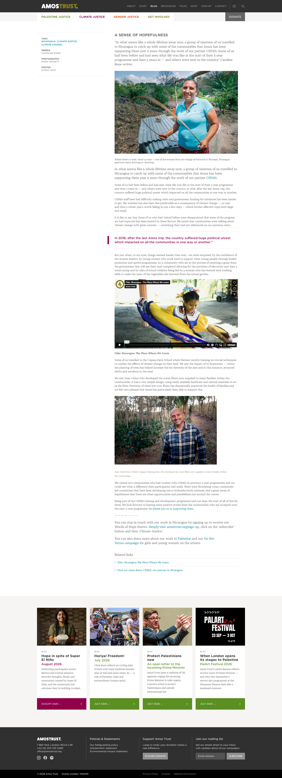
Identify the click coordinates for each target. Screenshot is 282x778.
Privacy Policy (150, 774)
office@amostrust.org (49, 751)
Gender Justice (126, 16)
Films (183, 6)
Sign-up (206, 6)
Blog (154, 6)
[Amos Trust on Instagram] (39, 758)
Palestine (184, 539)
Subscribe (236, 756)
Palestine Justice (55, 16)
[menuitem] (56, 16)
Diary (143, 6)
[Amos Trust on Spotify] (51, 758)
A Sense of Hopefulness (141, 35)
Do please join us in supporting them (171, 508)
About (131, 6)
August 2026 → (51, 704)
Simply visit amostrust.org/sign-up (174, 527)
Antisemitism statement (103, 748)
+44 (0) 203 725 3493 (50, 748)
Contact (221, 6)
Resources (168, 6)
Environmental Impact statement (108, 751)
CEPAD (211, 178)
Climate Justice (92, 16)
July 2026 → (102, 704)
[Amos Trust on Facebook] (45, 758)
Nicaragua (48, 41)
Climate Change (51, 44)
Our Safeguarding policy (104, 745)
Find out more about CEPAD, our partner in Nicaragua (150, 570)
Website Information (185, 774)
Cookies (166, 774)
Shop (194, 6)
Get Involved (159, 16)
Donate (235, 16)
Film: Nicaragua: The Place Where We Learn (143, 562)
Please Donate (155, 756)
